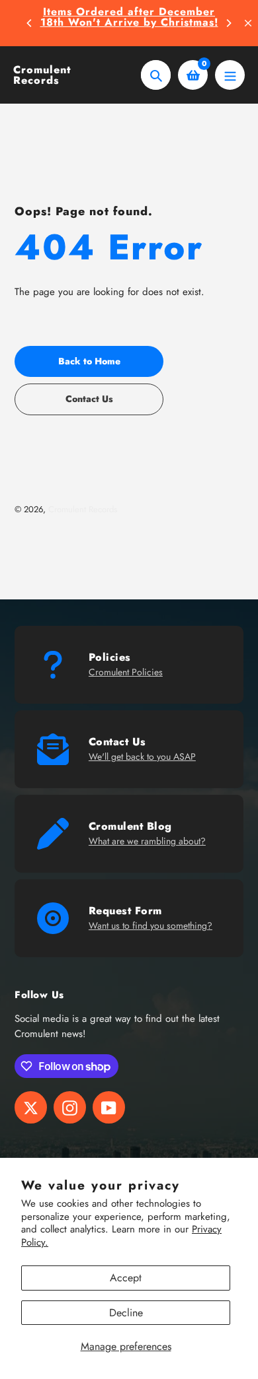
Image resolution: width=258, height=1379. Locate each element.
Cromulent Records (42, 75)
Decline (126, 1312)
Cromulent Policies (126, 672)
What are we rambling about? (147, 841)
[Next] (228, 23)
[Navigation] (230, 75)
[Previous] (29, 23)
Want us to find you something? (150, 925)
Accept (126, 1277)
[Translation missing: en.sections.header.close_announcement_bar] (248, 23)
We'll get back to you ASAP (142, 756)
